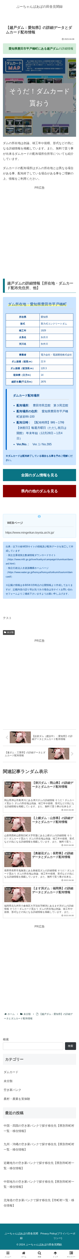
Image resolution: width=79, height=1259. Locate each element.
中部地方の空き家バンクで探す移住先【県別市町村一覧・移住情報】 (39, 1184)
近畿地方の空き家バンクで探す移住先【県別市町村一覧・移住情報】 (39, 1165)
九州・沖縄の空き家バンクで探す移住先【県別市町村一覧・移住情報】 (39, 1147)
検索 (6, 1039)
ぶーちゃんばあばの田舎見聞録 (21, 1236)
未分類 (10, 632)
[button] (71, 758)
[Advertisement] (39, 230)
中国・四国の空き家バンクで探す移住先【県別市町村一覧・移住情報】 (39, 1128)
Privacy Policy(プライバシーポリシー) (57, 1236)
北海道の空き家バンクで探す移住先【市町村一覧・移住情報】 (39, 1203)
